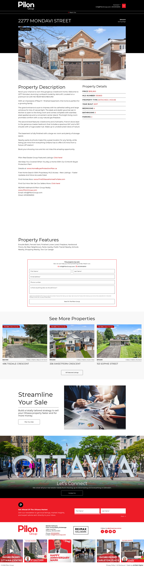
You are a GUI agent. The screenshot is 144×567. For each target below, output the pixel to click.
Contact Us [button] (72, 493)
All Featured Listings (72, 372)
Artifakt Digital (138, 565)
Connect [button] (116, 5)
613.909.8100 (82, 266)
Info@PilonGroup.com (67, 266)
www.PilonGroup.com (27, 190)
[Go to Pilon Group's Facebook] (102, 531)
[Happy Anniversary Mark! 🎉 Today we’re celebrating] (59, 550)
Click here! (58, 157)
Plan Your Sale (29, 422)
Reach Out (73, 12)
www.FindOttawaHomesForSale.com (49, 179)
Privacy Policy (47, 297)
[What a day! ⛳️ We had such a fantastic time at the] (84, 550)
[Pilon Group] (26, 6)
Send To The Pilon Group (72, 301)
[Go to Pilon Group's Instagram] (106, 531)
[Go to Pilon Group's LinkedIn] (110, 531)
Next (122, 516)
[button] (124, 6)
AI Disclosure (121, 565)
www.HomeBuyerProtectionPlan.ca (42, 168)
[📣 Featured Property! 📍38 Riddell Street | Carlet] (108, 550)
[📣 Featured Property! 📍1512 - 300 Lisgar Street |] (11, 550)
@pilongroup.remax (114, 528)
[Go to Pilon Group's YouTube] (114, 531)
